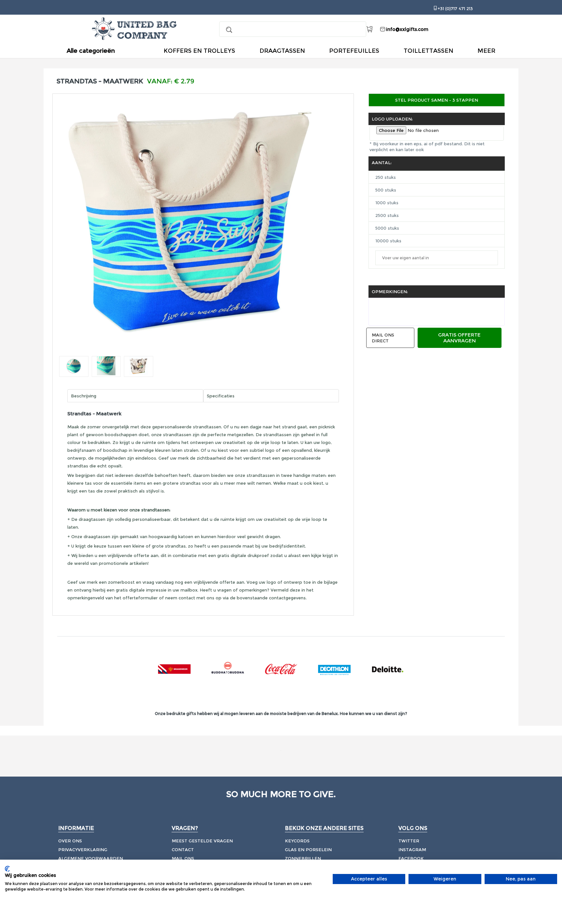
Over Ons (70, 840)
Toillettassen (428, 50)
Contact (183, 849)
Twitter (408, 840)
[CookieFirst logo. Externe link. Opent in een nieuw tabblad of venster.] (7, 869)
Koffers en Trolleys (199, 50)
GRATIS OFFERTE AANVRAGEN (459, 338)
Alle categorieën (91, 51)
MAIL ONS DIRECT (383, 337)
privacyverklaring (82, 849)
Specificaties (220, 395)
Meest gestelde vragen (202, 840)
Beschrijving (83, 395)
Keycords (297, 840)
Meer (486, 50)
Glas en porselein (308, 849)
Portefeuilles (354, 50)
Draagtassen (282, 50)
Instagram (412, 849)
